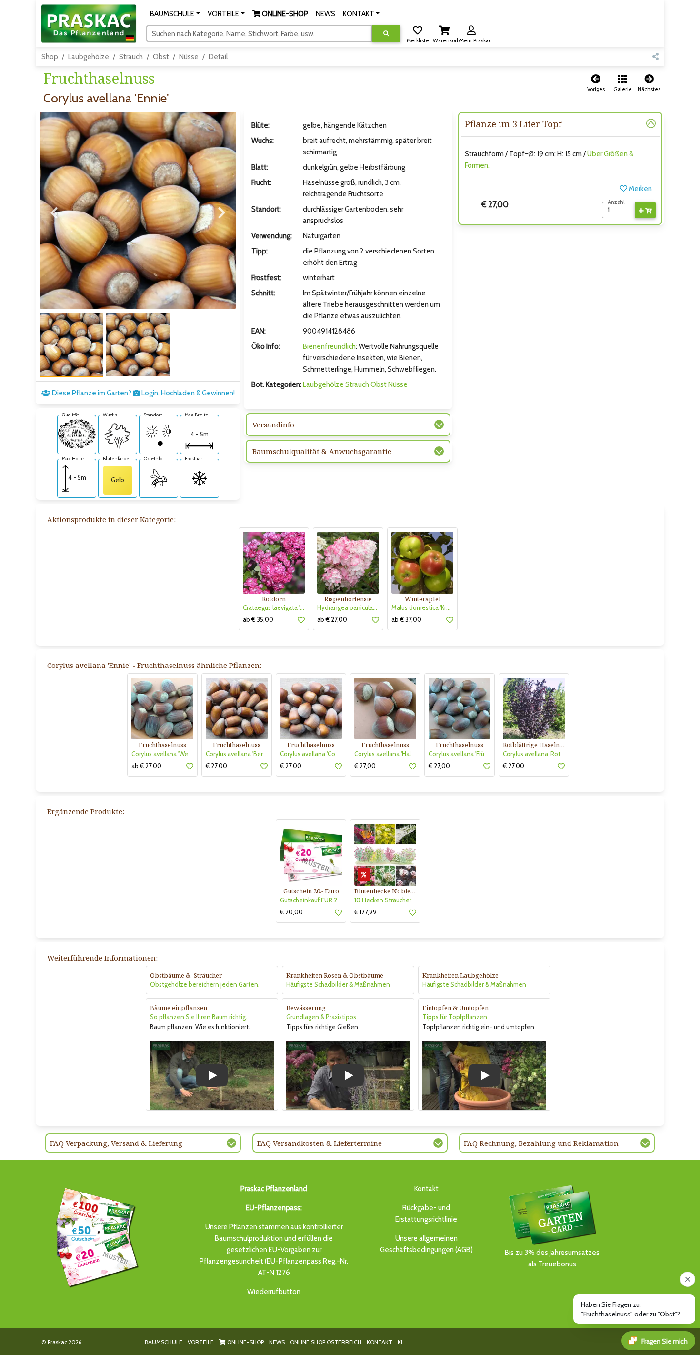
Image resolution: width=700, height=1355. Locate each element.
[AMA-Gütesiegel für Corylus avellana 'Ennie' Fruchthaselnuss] (77, 433)
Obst (161, 56)
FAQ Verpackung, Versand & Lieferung (116, 1143)
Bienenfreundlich (329, 346)
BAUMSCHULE (163, 1341)
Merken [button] (639, 188)
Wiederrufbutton (273, 1291)
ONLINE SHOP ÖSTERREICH (325, 1341)
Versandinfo (273, 424)
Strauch (131, 56)
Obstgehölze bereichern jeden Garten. (205, 984)
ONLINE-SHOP (245, 1341)
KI (400, 1341)
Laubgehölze (88, 56)
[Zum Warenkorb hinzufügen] (645, 210)
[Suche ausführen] (386, 33)
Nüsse (189, 56)
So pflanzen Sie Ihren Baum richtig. (198, 1017)
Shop (49, 56)
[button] (175, 13)
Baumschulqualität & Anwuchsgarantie (321, 451)
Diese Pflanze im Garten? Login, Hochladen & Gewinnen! (142, 393)
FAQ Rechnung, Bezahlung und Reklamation (541, 1143)
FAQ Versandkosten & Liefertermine (319, 1143)
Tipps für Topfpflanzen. (455, 1017)
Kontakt (426, 1188)
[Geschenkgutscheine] (94, 1236)
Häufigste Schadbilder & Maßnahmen (338, 984)
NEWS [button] (325, 14)
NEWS (277, 1341)
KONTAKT (379, 1341)
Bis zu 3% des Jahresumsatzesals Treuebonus (552, 1258)
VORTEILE (201, 1341)
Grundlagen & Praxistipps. (322, 1017)
